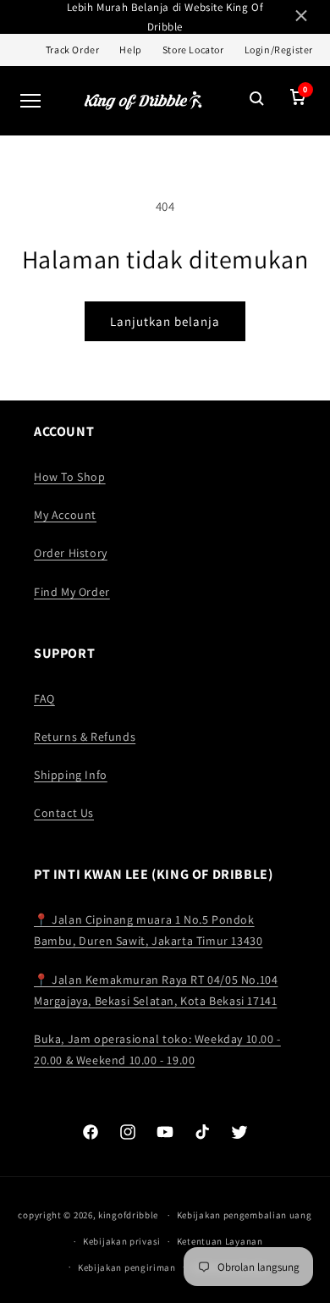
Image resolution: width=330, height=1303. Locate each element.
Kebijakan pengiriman (127, 1267)
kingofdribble (128, 1215)
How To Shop (70, 476)
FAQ (44, 698)
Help (130, 49)
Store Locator (193, 49)
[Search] (257, 100)
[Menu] (30, 100)
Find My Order (72, 591)
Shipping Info (70, 774)
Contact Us (64, 812)
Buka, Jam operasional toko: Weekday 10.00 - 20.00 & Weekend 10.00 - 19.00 (157, 1049)
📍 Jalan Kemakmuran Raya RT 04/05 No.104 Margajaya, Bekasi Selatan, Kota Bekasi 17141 (156, 990)
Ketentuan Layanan (220, 1241)
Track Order (73, 49)
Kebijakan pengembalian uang (244, 1215)
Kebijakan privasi (122, 1241)
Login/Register (279, 49)
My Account (65, 514)
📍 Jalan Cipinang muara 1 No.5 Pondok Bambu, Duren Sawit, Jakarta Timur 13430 (148, 930)
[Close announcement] (301, 17)
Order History (70, 552)
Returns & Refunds (84, 736)
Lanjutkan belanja (165, 321)
